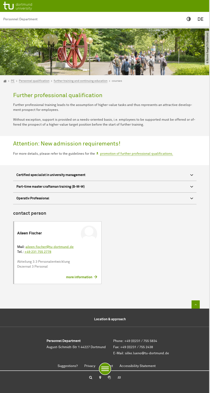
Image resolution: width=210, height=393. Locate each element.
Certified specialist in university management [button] (50, 175)
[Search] (91, 377)
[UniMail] (119, 377)
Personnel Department (20, 19)
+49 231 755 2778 (37, 251)
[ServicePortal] (109, 377)
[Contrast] (188, 19)
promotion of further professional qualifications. (136, 153)
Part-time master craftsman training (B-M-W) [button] (50, 186)
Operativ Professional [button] (32, 198)
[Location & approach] (100, 377)
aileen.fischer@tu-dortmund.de (49, 247)
